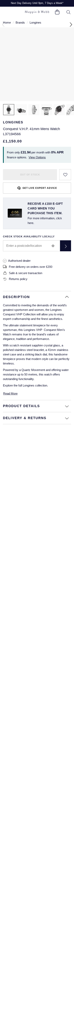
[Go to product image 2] (21, 109)
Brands (20, 22)
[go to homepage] (37, 12)
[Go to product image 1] (8, 109)
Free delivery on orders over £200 (30, 266)
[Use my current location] (52, 245)
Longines (35, 22)
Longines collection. (35, 385)
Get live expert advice (39, 188)
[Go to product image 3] (33, 109)
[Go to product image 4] (46, 109)
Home (7, 22)
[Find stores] (65, 245)
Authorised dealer (19, 260)
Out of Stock (30, 174)
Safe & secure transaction (25, 273)
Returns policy (18, 279)
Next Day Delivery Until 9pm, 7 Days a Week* (37, 3)
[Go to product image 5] (59, 109)
